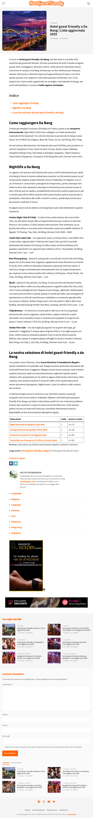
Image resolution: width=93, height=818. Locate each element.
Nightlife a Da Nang (21, 107)
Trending (6, 763)
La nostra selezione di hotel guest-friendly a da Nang (38, 112)
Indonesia (16, 521)
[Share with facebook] (11, 463)
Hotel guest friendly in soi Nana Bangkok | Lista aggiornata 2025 (29, 786)
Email (5, 725)
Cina (13, 516)
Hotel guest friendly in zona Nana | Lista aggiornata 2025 (75, 772)
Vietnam (54, 23)
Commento (7, 684)
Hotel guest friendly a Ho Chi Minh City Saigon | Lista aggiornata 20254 (76, 629)
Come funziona (38, 810)
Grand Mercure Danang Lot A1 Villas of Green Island (33, 440)
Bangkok (21, 654)
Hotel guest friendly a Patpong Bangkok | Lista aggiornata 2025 (74, 657)
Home (27, 810)
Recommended (16, 763)
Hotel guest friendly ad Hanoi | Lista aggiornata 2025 (31, 629)
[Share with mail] (16, 463)
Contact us (63, 810)
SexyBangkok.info (27, 481)
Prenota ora (52, 810)
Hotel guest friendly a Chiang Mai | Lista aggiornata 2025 (30, 643)
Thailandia (16, 493)
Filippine (15, 499)
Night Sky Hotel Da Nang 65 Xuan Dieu (27, 424)
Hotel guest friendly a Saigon (36, 450)
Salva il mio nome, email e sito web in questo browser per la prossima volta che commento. (43, 747)
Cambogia (16, 504)
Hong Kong (16, 527)
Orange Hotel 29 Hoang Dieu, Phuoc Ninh (28, 429)
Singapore (16, 533)
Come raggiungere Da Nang (25, 103)
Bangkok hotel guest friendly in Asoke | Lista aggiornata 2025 (29, 657)
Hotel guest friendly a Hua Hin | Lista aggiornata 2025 (74, 643)
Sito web (6, 736)
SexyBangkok (71, 814)
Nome (5, 714)
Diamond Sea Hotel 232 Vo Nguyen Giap (28, 435)
